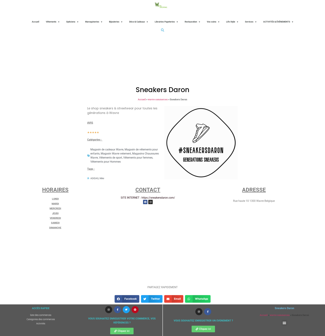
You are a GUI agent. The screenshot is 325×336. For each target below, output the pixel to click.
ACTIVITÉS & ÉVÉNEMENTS (276, 21)
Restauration (191, 21)
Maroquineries (92, 21)
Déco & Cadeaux (137, 21)
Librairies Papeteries (165, 21)
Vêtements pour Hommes (105, 161)
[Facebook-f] (117, 309)
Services (249, 21)
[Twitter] (126, 309)
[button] (127, 299)
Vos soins (211, 21)
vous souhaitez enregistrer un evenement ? (203, 320)
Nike (102, 178)
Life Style (230, 21)
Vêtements (51, 21)
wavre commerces (158, 99)
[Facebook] (145, 202)
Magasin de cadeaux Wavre (106, 149)
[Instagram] (150, 202)
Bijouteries (114, 21)
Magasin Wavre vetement (116, 153)
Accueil (35, 21)
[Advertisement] (162, 58)
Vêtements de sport (110, 157)
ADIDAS (94, 178)
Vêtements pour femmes (138, 157)
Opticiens (70, 21)
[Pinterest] (135, 309)
